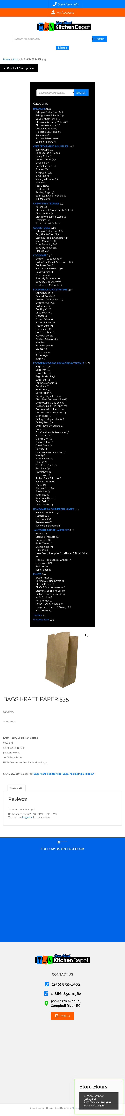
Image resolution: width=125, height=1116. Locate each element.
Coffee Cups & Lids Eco (48, 402)
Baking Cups (42, 149)
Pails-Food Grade (45, 465)
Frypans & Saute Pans (47, 268)
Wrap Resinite (43, 504)
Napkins (40, 462)
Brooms (40, 533)
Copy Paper (42, 416)
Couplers (40, 163)
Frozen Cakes (43, 319)
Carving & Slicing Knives (48, 581)
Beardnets (41, 386)
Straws (39, 485)
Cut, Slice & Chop (45, 234)
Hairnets (40, 448)
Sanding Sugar (43, 192)
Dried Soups (42, 312)
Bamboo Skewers (45, 383)
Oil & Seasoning (44, 244)
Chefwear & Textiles (46, 203)
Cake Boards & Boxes (47, 153)
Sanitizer (40, 566)
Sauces (39, 348)
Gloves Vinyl (42, 439)
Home (6, 59)
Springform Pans (44, 141)
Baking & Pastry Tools (47, 112)
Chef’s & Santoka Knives (48, 587)
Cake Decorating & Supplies (50, 146)
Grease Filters (43, 442)
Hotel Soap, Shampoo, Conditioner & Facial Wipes (62, 553)
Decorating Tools (45, 128)
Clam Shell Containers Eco (50, 399)
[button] (19, 68)
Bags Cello (41, 366)
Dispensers (41, 540)
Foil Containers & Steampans (51, 432)
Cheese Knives (43, 584)
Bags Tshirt (41, 379)
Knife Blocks (42, 597)
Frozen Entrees (43, 322)
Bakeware (39, 109)
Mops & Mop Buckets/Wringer (52, 560)
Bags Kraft (41, 370)
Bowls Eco (41, 389)
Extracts (40, 316)
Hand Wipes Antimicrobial (49, 452)
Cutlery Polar (42, 422)
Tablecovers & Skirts (46, 223)
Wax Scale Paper (44, 498)
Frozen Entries (43, 325)
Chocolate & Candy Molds (50, 122)
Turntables (41, 199)
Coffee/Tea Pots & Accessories (52, 262)
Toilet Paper (42, 569)
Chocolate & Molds (46, 125)
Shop (15, 59)
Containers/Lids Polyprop (49, 412)
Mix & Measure (43, 241)
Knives (37, 574)
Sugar (39, 358)
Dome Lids (41, 429)
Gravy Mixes (42, 329)
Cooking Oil (42, 309)
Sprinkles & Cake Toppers (49, 195)
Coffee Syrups (43, 302)
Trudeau (37, 615)
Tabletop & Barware (46, 525)
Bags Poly (41, 373)
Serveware (41, 522)
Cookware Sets (43, 265)
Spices (39, 355)
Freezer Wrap (43, 435)
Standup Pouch (44, 481)
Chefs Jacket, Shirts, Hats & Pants (53, 210)
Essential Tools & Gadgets (49, 238)
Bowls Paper (42, 393)
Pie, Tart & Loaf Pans (46, 132)
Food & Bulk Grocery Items (50, 289)
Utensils (40, 251)
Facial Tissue (42, 543)
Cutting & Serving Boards (49, 594)
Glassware (41, 519)
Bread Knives (42, 577)
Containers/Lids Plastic (48, 409)
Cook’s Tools (41, 228)
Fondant (40, 169)
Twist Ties (41, 494)
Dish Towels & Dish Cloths (49, 216)
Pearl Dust (41, 189)
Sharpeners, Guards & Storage (51, 607)
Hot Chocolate (43, 332)
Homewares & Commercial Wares (53, 509)
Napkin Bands (43, 458)
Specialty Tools (44, 247)
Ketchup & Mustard (46, 339)
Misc (38, 182)
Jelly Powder (42, 335)
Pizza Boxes (42, 475)
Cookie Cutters (43, 159)
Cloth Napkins (43, 213)
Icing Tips (41, 176)
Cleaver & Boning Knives (49, 591)
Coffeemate (42, 306)
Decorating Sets (44, 166)
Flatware (40, 516)
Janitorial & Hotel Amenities (51, 530)
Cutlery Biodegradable (48, 419)
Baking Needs (43, 293)
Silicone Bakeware (45, 138)
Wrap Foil (41, 501)
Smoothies (41, 352)
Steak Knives (42, 610)
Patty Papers (42, 471)
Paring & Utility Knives (47, 604)
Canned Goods (44, 296)
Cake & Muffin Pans (46, 118)
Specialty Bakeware (46, 278)
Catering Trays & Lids (47, 396)
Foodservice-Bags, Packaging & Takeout (58, 363)
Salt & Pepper (43, 345)
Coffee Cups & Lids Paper (49, 406)
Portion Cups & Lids (46, 478)
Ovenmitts (41, 220)
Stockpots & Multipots (47, 285)
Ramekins (41, 135)
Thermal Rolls (43, 488)
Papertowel (42, 563)
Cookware (39, 255)
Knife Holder (42, 600)
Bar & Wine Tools (45, 512)
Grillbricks (41, 550)
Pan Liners (41, 468)
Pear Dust (41, 186)
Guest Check (42, 445)
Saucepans (41, 275)
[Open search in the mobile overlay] (59, 39)
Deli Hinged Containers (48, 425)
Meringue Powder (45, 179)
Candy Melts (42, 156)
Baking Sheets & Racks (47, 115)
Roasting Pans (43, 272)
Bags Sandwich (44, 376)
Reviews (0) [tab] (16, 788)
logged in (27, 817)
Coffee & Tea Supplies (47, 258)
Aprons (39, 207)
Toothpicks (41, 491)
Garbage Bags (43, 546)
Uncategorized (41, 619)
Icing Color (41, 172)
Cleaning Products (45, 537)
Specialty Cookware (46, 281)
